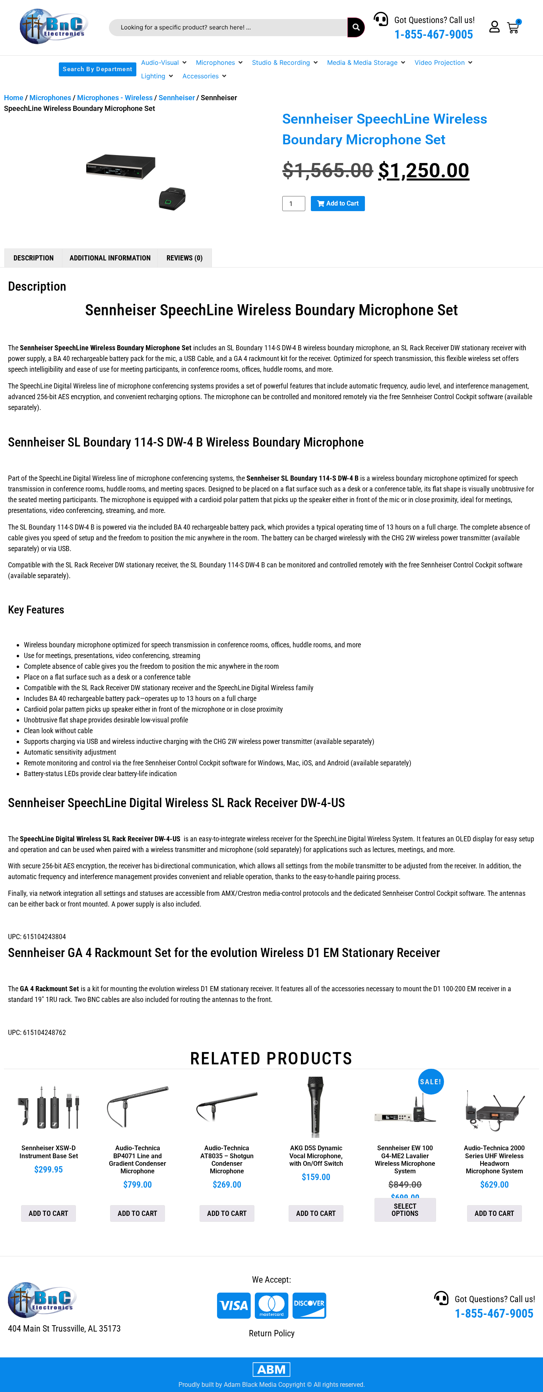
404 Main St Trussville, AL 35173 (64, 1329)
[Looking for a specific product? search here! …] (228, 27)
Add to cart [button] (48, 1213)
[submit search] (356, 27)
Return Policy (272, 1333)
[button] (164, 62)
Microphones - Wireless (115, 97)
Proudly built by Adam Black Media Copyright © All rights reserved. (271, 1384)
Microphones (50, 97)
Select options (405, 1209)
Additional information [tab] (110, 258)
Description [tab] (34, 258)
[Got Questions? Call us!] (381, 19)
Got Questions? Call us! (434, 20)
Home (13, 97)
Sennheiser (177, 97)
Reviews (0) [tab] (185, 258)
